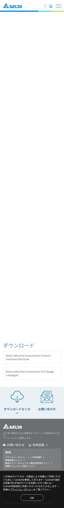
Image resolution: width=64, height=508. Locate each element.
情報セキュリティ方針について (20, 466)
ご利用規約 (36, 457)
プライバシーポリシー (15, 457)
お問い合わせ (16, 444)
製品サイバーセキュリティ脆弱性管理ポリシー (27, 463)
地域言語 (38, 444)
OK (32, 498)
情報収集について (13, 460)
